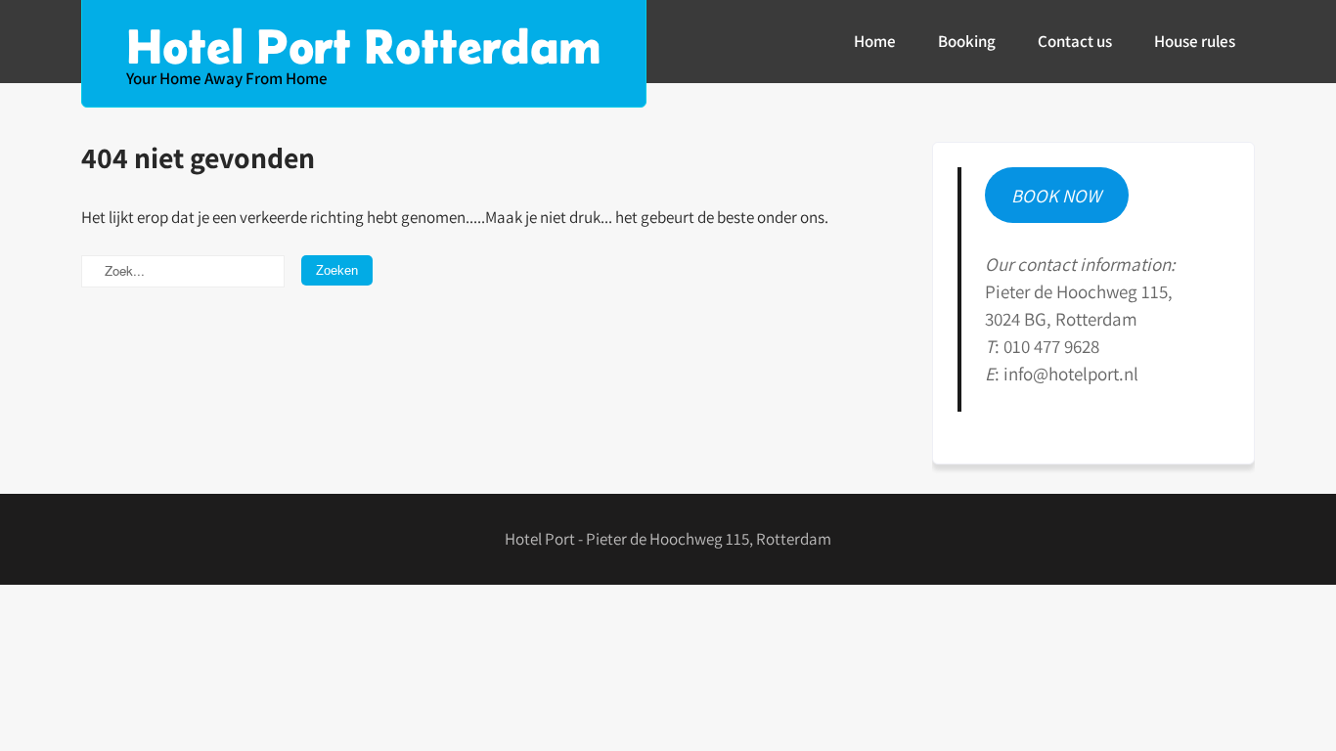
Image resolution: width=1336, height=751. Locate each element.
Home (875, 41)
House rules (1194, 41)
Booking (967, 41)
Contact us (1075, 41)
